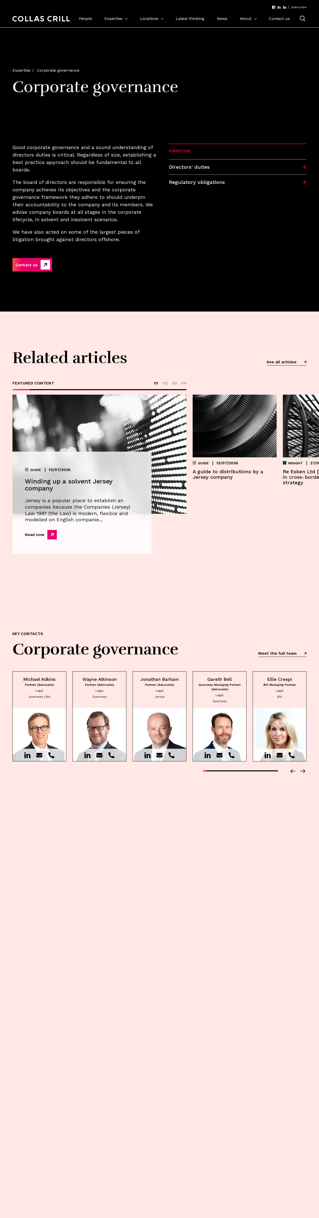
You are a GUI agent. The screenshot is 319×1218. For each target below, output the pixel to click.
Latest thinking (190, 18)
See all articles (281, 362)
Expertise (113, 18)
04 (183, 383)
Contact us (279, 18)
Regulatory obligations (197, 182)
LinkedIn (279, 7)
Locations (149, 18)
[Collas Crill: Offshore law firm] (41, 19)
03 (174, 383)
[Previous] (293, 771)
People (85, 18)
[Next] (303, 771)
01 (156, 383)
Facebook (273, 7)
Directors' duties (189, 167)
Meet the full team (277, 653)
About (245, 18)
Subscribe (299, 7)
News (222, 18)
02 (165, 383)
